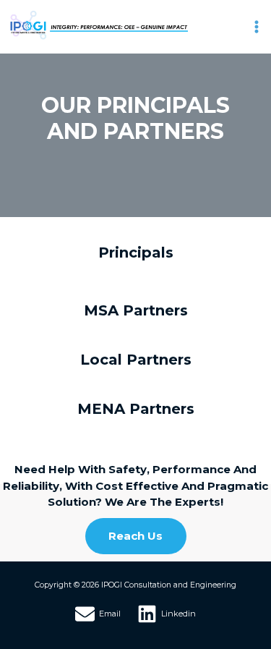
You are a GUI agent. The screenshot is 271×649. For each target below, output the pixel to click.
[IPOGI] (97, 25)
